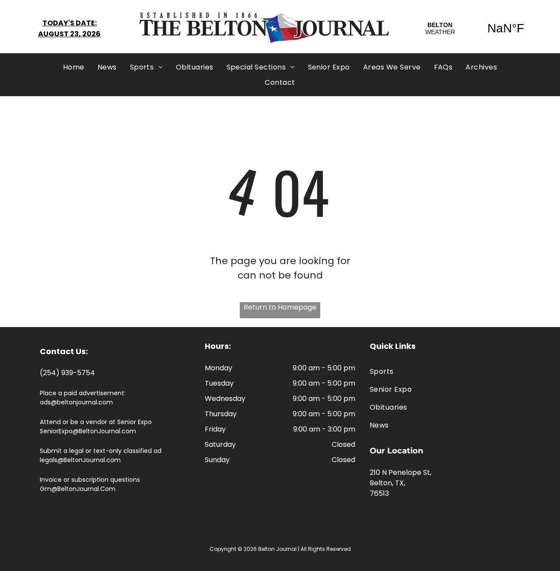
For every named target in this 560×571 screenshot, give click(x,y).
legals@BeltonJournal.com (80, 460)
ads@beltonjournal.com (76, 402)
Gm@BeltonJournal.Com (78, 488)
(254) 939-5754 (67, 373)
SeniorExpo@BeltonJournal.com (88, 431)
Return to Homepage (280, 307)
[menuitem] (73, 67)
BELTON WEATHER (473, 28)
